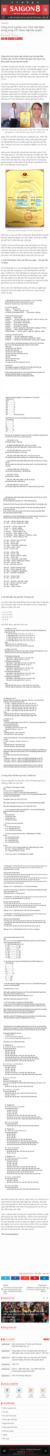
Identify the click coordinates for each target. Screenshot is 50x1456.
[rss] (37, 2)
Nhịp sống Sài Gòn (26, 1273)
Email (20, 38)
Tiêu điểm (38, 1273)
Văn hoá (46, 1273)
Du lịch (5, 1412)
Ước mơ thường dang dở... (22, 1375)
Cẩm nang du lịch (9, 1408)
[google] (17, 2)
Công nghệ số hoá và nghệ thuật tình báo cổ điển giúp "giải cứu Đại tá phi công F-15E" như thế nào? (30, 1353)
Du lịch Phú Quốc (9, 1416)
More (46, 1339)
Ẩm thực (6, 1439)
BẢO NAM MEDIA (30, 1454)
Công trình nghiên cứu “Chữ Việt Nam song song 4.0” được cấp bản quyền (22, 29)
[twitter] (22, 2)
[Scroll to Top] (45, 1450)
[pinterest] (27, 2)
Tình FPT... (16, 1364)
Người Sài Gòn (8, 1423)
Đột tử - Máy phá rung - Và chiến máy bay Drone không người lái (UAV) (28, 1370)
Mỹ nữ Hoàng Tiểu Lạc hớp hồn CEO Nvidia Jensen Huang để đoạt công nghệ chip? (28, 17)
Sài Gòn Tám (14, 1449)
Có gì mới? (10, 1339)
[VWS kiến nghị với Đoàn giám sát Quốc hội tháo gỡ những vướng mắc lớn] (25, 1312)
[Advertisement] (25, 47)
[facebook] (12, 2)
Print (12, 38)
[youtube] (32, 2)
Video (5, 1435)
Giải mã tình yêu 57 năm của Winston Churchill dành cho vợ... (27, 1345)
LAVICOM (29, 1452)
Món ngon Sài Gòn (10, 1419)
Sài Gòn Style (8, 1431)
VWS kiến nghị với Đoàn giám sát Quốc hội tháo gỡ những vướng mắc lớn (24, 1315)
